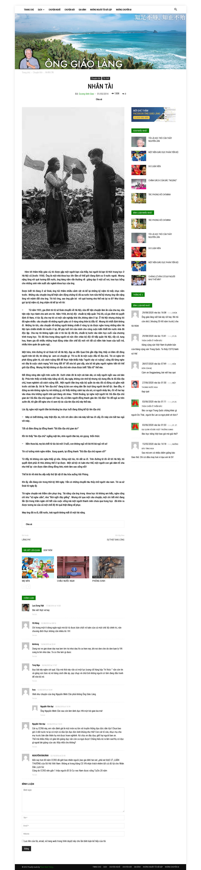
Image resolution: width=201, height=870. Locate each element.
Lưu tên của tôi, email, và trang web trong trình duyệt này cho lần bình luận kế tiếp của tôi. (65, 841)
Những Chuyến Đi (63, 577)
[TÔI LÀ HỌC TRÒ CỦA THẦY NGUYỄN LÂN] (138, 142)
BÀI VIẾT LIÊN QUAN (32, 550)
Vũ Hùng (35, 623)
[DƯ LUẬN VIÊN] (138, 170)
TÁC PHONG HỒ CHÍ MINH (159, 194)
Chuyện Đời (38, 72)
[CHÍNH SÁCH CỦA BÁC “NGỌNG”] (138, 184)
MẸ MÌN (26, 580)
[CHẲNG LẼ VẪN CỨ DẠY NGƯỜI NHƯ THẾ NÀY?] (138, 280)
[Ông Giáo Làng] (100, 41)
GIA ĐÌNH (82, 10)
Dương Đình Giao (86, 93)
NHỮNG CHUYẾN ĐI (123, 10)
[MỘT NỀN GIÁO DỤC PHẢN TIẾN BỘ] (138, 156)
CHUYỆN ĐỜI (70, 10)
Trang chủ (26, 72)
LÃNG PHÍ (26, 539)
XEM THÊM (47, 550)
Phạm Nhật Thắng (46, 867)
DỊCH (40, 10)
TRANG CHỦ (29, 10)
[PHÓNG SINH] (108, 567)
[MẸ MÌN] (38, 567)
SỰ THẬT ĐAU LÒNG (115, 539)
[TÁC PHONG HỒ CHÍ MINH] (138, 198)
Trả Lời (34, 614)
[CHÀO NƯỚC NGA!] (73, 567)
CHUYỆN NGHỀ (54, 10)
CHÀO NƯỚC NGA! (66, 580)
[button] (175, 9)
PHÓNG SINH (98, 580)
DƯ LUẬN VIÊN (154, 166)
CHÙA (174, 313)
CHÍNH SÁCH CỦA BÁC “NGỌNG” (162, 180)
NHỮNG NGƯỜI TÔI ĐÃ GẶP (101, 10)
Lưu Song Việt (38, 605)
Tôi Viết (106, 78)
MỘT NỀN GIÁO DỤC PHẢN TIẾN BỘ (163, 152)
